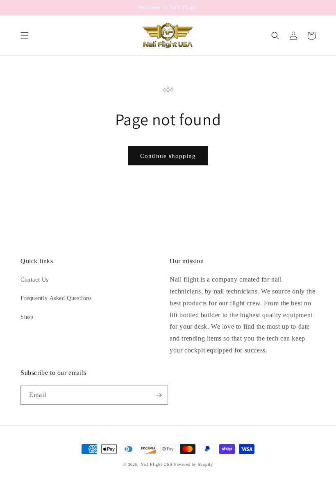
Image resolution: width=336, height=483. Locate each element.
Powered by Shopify (193, 464)
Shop (26, 317)
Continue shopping (168, 156)
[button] (25, 36)
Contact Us (34, 280)
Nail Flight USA (157, 464)
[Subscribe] (159, 395)
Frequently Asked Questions (56, 298)
